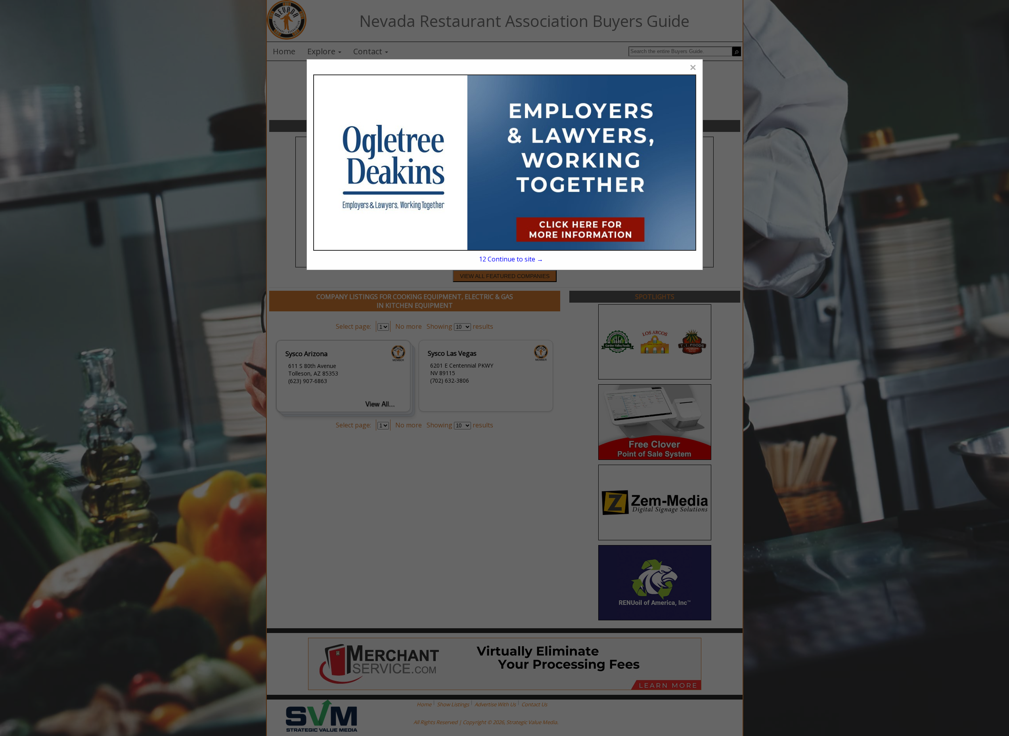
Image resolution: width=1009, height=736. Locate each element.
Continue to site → (511, 259)
